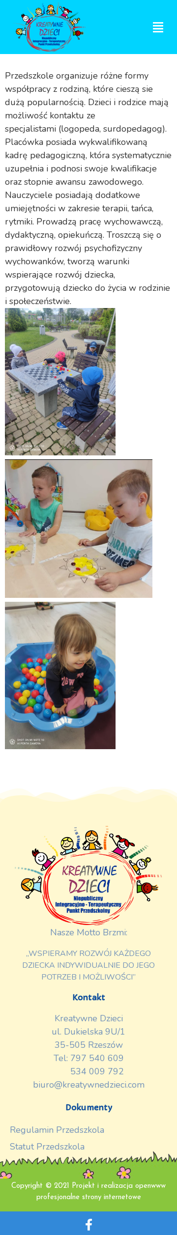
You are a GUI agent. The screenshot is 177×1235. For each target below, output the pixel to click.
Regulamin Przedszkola (57, 1130)
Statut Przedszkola (47, 1146)
